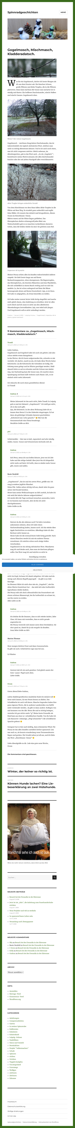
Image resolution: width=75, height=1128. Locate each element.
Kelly (11, 951)
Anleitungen (14, 1018)
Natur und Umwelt (16, 1043)
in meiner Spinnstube (17, 1026)
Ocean (10, 684)
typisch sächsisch (17, 317)
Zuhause (12, 1078)
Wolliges (12, 1070)
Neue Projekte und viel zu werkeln (22, 911)
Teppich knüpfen (16, 1062)
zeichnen (13, 1073)
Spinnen (12, 1054)
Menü (63, 12)
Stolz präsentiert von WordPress (49, 1122)
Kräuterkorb (14, 1035)
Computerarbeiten (16, 1021)
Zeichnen (13, 1076)
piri (9, 432)
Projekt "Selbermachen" (19, 1048)
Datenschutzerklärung (16, 1106)
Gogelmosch (41, 315)
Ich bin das (12, 1116)
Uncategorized (15, 1065)
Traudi (10, 342)
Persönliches (14, 1045)
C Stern (12, 948)
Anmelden (13, 991)
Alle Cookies (37, 565)
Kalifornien (13, 1029)
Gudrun (10, 315)
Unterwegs (13, 1067)
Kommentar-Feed (16, 997)
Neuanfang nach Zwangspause (21, 922)
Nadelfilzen (13, 1040)
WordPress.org (15, 999)
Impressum (12, 1102)
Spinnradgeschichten (23, 12)
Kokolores (13, 1032)
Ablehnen (37, 570)
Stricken (12, 1059)
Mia (10, 942)
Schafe (12, 1051)
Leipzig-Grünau (30, 315)
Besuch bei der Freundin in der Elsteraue (25, 897)
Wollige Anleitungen (16, 1111)
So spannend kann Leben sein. (21, 916)
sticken (12, 1056)
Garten (12, 1024)
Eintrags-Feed (15, 994)
